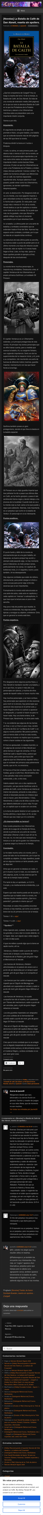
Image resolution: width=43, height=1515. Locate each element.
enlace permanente (33, 1084)
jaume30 (23, 26)
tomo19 (11, 1084)
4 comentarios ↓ (33, 26)
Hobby (25, 1080)
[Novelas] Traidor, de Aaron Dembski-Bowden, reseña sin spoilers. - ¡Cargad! (18, 1293)
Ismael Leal (8, 1427)
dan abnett (18, 1082)
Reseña (5, 1084)
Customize (21, 1504)
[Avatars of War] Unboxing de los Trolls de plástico (20, 1462)
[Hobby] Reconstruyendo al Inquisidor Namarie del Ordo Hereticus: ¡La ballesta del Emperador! (20, 1365)
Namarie (7, 1363)
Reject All (21, 1510)
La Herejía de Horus (29, 1082)
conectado (20, 1310)
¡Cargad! (7, 1476)
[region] (21, 1496)
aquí (16, 916)
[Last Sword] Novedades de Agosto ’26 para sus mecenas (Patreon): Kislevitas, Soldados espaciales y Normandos (21, 1422)
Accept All (21, 1498)
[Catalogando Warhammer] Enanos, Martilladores (20, 1453)
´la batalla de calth (9, 1082)
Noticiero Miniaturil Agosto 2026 (21, 1361)
